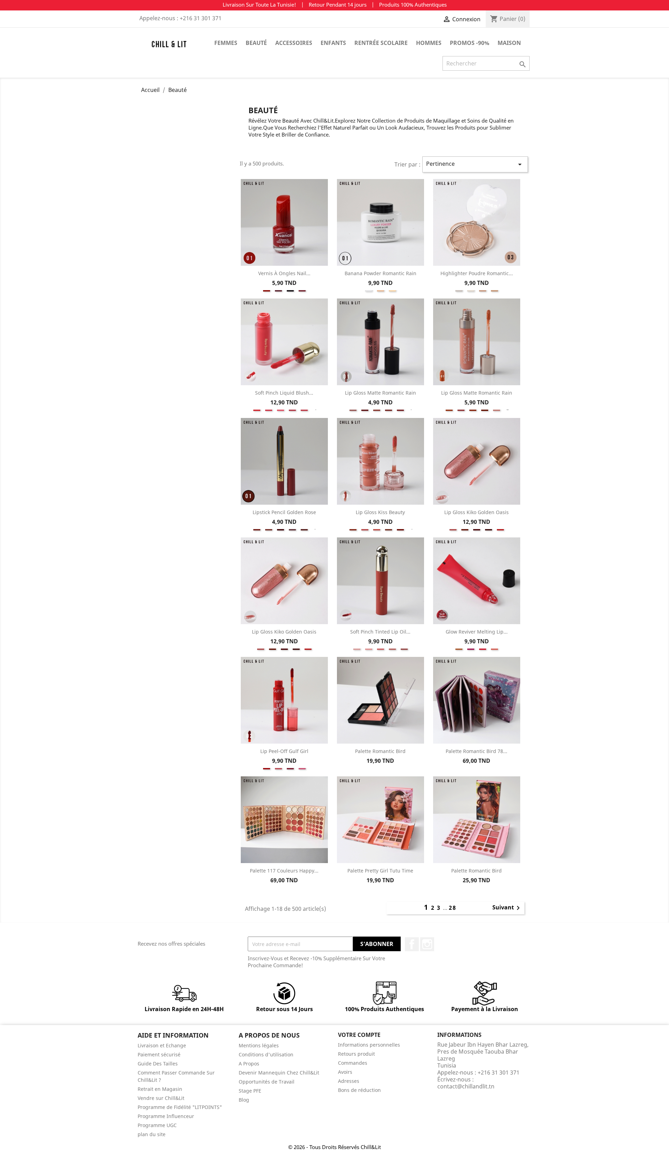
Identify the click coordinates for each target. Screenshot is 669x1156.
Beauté (256, 43)
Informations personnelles (369, 1044)
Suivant (507, 908)
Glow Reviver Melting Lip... (477, 631)
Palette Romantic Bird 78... (476, 751)
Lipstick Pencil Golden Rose (284, 512)
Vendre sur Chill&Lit (161, 1098)
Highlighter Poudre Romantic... (476, 273)
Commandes (352, 1063)
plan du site (152, 1134)
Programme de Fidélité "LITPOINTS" (180, 1107)
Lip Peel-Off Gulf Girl (284, 751)
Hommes (428, 43)
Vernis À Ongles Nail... (284, 273)
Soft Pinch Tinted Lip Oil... (380, 631)
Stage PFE (250, 1090)
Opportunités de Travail (266, 1081)
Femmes (225, 43)
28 (452, 907)
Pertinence (475, 164)
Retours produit (356, 1053)
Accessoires (293, 43)
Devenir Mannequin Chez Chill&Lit (279, 1072)
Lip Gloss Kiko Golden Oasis (476, 512)
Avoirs (345, 1072)
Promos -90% (469, 43)
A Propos (249, 1063)
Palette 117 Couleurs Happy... (284, 870)
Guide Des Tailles (158, 1063)
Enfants (333, 43)
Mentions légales (259, 1045)
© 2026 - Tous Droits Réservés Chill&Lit (334, 1146)
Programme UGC (157, 1125)
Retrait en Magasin (160, 1089)
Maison (509, 43)
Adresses (348, 1081)
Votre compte (359, 1035)
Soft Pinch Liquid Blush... (284, 392)
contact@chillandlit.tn (465, 1086)
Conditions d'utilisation (266, 1054)
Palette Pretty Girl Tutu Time (380, 870)
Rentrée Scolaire (381, 43)
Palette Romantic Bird (380, 751)
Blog (244, 1099)
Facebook (412, 944)
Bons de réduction (359, 1090)
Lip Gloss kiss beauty (380, 512)
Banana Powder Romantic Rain (380, 273)
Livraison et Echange (162, 1045)
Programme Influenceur (166, 1116)
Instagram (427, 944)
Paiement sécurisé (159, 1054)
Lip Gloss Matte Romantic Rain (380, 392)
